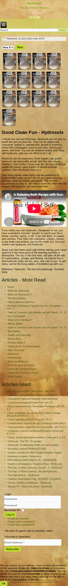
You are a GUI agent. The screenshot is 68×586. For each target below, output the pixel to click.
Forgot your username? (21, 521)
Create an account (18, 518)
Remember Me (12, 510)
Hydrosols (34, 3)
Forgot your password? (21, 524)
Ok (3, 583)
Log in (10, 514)
